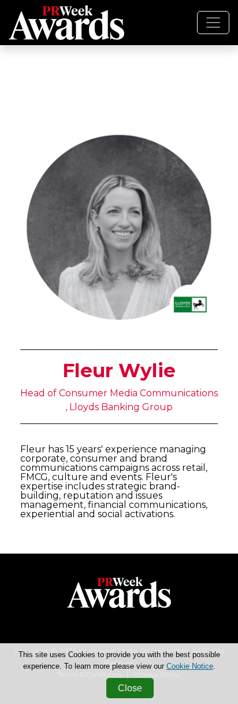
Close (130, 688)
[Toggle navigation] (213, 22)
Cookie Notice (189, 666)
